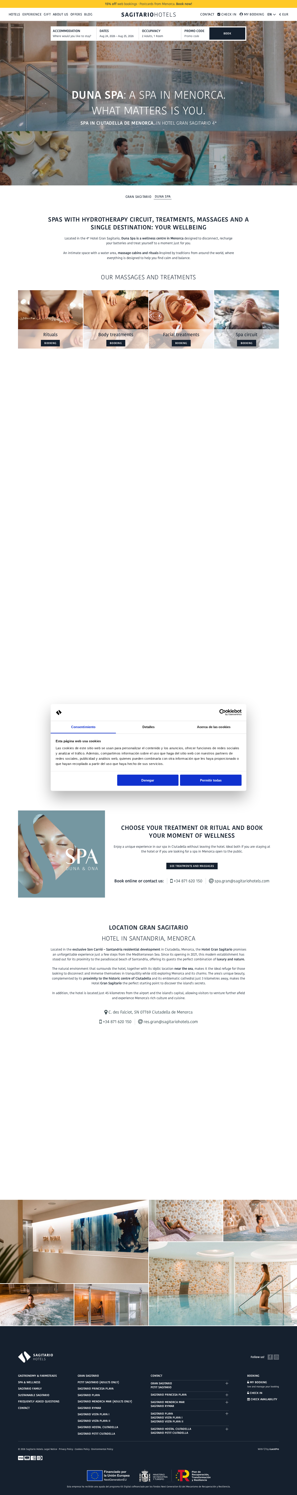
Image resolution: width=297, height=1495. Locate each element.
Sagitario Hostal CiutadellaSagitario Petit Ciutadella (171, 1431)
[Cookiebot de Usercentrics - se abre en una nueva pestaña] (223, 712)
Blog (88, 14)
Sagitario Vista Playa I (93, 1414)
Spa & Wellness (29, 1382)
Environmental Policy (102, 1449)
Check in (255, 1393)
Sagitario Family (30, 1389)
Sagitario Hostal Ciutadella (98, 1427)
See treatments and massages (192, 866)
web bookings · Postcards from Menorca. (148, 4)
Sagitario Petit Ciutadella (96, 1434)
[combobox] (119, 36)
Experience (32, 14)
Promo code (194, 31)
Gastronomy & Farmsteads (37, 1376)
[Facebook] (270, 1356)
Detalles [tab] (148, 727)
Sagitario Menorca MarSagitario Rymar (168, 1404)
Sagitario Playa (89, 1395)
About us (60, 14)
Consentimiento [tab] (83, 727)
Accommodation (66, 31)
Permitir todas (211, 780)
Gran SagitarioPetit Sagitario (161, 1385)
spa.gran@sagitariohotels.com (241, 881)
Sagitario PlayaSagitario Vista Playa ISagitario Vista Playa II (167, 1418)
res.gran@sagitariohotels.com (170, 1022)
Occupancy (151, 31)
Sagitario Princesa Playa (95, 1389)
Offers (76, 14)
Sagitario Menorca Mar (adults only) (105, 1401)
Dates (104, 31)
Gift (47, 14)
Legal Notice (50, 1449)
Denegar (147, 780)
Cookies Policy (82, 1449)
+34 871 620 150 (187, 881)
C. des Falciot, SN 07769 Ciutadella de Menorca (150, 1012)
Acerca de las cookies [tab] (213, 727)
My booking (258, 1382)
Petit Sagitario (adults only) (98, 1382)
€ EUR (283, 14)
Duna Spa (163, 196)
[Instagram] (276, 1356)
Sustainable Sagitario (33, 1395)
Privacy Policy (66, 1449)
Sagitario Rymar (89, 1408)
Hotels (14, 14)
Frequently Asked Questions (38, 1401)
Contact (207, 14)
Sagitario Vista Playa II (94, 1421)
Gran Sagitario (138, 196)
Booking (50, 343)
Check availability (263, 1399)
